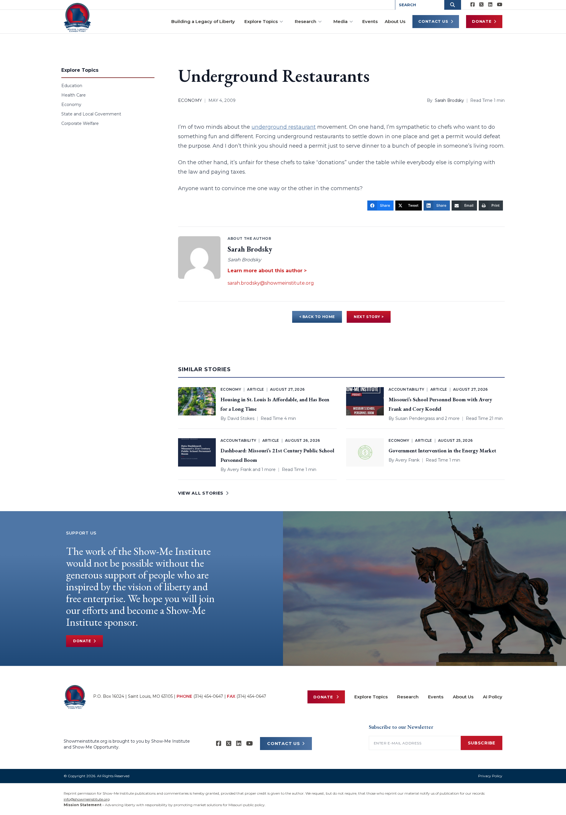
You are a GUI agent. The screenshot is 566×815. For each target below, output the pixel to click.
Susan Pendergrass (415, 418)
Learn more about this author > (267, 270)
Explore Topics (261, 21)
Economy (71, 104)
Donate (481, 21)
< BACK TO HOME (317, 316)
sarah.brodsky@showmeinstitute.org (271, 283)
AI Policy (492, 697)
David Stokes (240, 418)
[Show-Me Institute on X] (481, 5)
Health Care (73, 95)
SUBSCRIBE (481, 743)
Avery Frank (239, 469)
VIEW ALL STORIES (200, 493)
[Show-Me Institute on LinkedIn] (490, 5)
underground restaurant (283, 127)
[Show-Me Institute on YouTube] (499, 5)
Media (340, 21)
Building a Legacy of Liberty (203, 21)
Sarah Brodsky (449, 100)
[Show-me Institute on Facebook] (472, 5)
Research (305, 21)
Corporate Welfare (80, 123)
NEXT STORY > (369, 316)
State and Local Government (91, 114)
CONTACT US (283, 743)
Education (71, 85)
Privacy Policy (490, 776)
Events (370, 21)
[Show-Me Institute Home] (77, 17)
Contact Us (433, 21)
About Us (395, 21)
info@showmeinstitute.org (87, 799)
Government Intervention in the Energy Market (442, 450)
